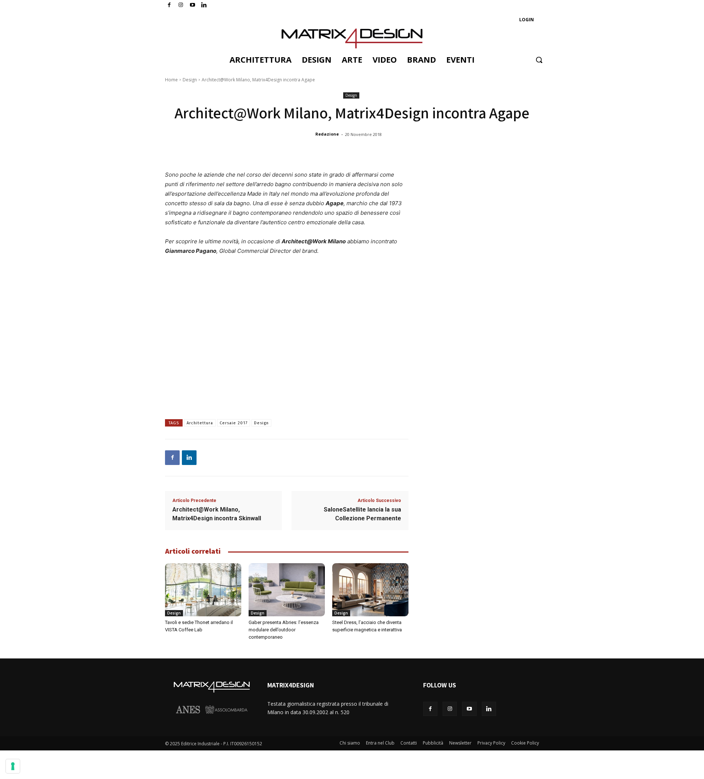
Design (190, 80)
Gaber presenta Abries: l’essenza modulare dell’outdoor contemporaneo (284, 630)
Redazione (327, 134)
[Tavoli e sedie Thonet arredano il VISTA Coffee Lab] (203, 590)
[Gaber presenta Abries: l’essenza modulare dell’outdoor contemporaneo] (287, 590)
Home (171, 80)
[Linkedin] (189, 457)
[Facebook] (169, 5)
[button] (539, 60)
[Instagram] (181, 5)
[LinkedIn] (204, 5)
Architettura (200, 423)
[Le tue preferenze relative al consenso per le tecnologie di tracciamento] (13, 766)
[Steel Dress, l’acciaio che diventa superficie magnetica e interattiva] (370, 590)
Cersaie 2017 (233, 423)
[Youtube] (192, 5)
